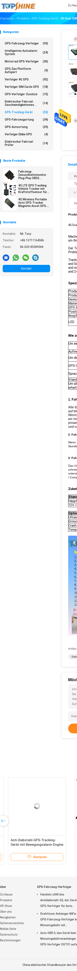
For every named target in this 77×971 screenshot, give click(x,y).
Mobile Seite (8, 928)
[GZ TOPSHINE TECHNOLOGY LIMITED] (18, 6)
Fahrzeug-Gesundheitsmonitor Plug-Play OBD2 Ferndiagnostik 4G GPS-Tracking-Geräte (33, 175)
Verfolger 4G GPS (26, 79)
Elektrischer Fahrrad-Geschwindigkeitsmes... (26, 103)
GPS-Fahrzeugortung (26, 119)
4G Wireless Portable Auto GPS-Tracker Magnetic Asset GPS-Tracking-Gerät (32, 203)
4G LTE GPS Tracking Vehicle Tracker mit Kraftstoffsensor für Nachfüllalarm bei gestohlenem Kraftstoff (32, 189)
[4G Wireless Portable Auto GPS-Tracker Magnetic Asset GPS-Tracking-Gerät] (10, 203)
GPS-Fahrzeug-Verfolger (26, 43)
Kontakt (26, 268)
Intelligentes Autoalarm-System (26, 52)
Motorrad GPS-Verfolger (26, 61)
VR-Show (6, 906)
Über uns (6, 911)
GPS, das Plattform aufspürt (26, 70)
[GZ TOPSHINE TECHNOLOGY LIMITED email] (6, 257)
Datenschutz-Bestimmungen (10, 937)
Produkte (6, 900)
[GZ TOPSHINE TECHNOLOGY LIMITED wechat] (25, 257)
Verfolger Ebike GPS (26, 134)
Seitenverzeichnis (12, 923)
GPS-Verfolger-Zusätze (26, 94)
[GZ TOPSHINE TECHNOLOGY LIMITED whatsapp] (16, 257)
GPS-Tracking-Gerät (26, 112)
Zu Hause (6, 894)
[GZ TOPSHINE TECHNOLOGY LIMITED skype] (35, 257)
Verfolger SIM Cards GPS (26, 86)
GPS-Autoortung (26, 127)
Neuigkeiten (8, 917)
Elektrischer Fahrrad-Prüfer (26, 143)
